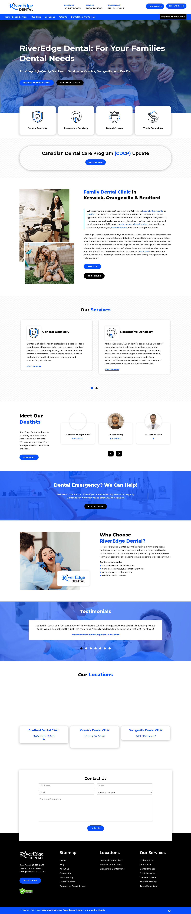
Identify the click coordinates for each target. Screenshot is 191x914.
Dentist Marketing (73, 910)
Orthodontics (146, 860)
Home (7, 17)
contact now (95, 506)
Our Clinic (36, 17)
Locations (50, 17)
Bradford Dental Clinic (111, 860)
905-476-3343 (94, 8)
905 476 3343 (94, 736)
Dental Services (19, 17)
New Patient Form (176, 6)
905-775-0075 (72, 8)
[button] (92, 388)
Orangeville (157, 211)
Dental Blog (77, 17)
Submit (95, 828)
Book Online (30, 881)
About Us (92, 266)
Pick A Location (155, 6)
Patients (63, 17)
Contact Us (89, 17)
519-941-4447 (116, 8)
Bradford (91, 214)
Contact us (143, 251)
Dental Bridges (147, 869)
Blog (62, 864)
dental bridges (140, 224)
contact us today (70, 83)
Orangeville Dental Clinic (112, 869)
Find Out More (95, 162)
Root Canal (145, 864)
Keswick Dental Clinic (110, 864)
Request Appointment (173, 17)
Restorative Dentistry (76, 128)
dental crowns (125, 224)
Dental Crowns (114, 128)
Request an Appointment (36, 83)
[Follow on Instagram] (169, 911)
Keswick (146, 211)
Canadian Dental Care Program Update (95, 153)
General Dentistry (37, 128)
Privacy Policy (66, 877)
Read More (29, 457)
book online (94, 276)
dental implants (119, 227)
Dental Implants (148, 877)
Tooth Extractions (153, 128)
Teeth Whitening (148, 881)
